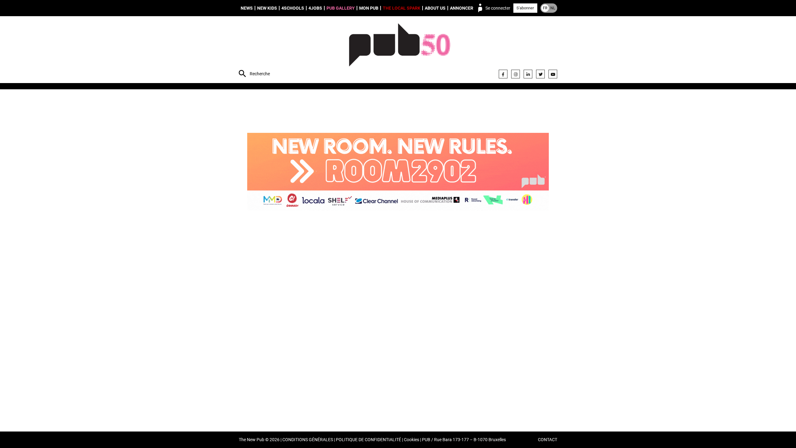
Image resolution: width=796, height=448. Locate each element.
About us (435, 8)
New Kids (267, 8)
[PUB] (399, 50)
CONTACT (547, 439)
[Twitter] (540, 74)
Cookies (411, 439)
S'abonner (525, 8)
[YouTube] (552, 74)
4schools (292, 8)
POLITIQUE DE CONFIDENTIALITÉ (368, 439)
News (247, 8)
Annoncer (461, 8)
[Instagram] (515, 74)
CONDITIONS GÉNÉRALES (307, 439)
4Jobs (315, 8)
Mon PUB (368, 8)
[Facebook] (503, 74)
